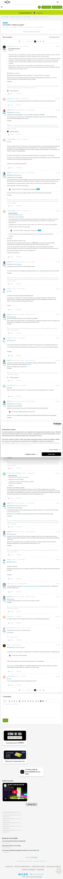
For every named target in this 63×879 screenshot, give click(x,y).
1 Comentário (6, 843)
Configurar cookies (30, 454)
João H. (9, 110)
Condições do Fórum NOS (24, 861)
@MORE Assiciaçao (16, 175)
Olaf (8, 583)
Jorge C (9, 46)
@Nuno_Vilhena (15, 73)
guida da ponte (10, 98)
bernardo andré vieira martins (14, 473)
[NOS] (7, 2)
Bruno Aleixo (10, 627)
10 (40, 41)
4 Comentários (6, 847)
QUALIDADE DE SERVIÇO (53, 866)
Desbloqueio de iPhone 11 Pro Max (10, 845)
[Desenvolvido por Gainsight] (31, 858)
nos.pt (38, 543)
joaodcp (9, 288)
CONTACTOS (9, 866)
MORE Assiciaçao (11, 139)
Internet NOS (26, 16)
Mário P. (9, 314)
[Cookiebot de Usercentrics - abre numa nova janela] (54, 424)
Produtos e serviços (15, 16)
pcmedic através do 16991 (13, 511)
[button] (2, 7)
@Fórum (51, 77)
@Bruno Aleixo (15, 647)
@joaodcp (13, 316)
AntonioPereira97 (11, 385)
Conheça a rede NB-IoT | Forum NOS (32, 586)
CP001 (8, 644)
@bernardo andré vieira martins (20, 477)
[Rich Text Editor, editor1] (31, 710)
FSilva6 (8, 616)
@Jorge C (26, 114)
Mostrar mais (31, 804)
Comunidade (4, 16)
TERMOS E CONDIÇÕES (28, 869)
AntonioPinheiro (11, 676)
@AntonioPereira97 (16, 403)
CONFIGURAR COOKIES (38, 866)
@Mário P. (13, 340)
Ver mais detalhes (53, 449)
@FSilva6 (22, 647)
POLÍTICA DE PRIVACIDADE (22, 866)
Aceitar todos (51, 454)
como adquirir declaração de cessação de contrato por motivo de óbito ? (19, 850)
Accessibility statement (39, 861)
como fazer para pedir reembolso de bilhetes (13, 841)
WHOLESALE (40, 869)
